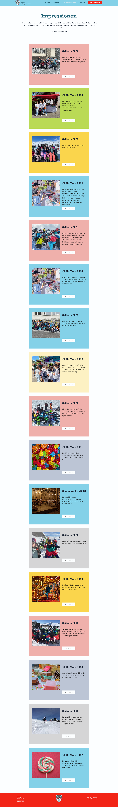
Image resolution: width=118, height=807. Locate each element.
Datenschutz (20, 801)
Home (18, 796)
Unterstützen (20, 800)
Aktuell (19, 797)
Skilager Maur (26, 4)
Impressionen (20, 798)
